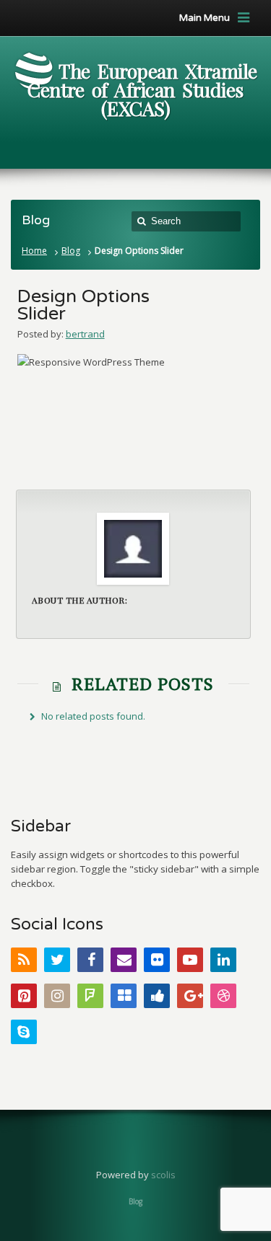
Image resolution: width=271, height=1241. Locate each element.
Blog (70, 250)
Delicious (124, 996)
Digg (157, 996)
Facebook (90, 960)
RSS (24, 960)
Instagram (57, 996)
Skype (24, 1032)
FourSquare (90, 996)
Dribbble (223, 996)
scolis (163, 1174)
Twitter (57, 960)
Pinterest (24, 996)
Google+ (190, 996)
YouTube (190, 960)
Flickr (157, 960)
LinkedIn (223, 960)
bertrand (85, 333)
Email (124, 960)
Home (34, 250)
